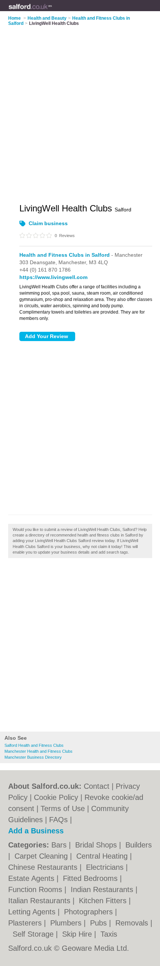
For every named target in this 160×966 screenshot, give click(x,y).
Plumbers (67, 923)
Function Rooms (36, 889)
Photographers (89, 912)
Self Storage (34, 934)
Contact (96, 786)
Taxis (108, 934)
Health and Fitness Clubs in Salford (64, 255)
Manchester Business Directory (33, 757)
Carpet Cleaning (42, 856)
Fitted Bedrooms (91, 878)
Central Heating (103, 856)
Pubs (99, 923)
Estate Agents (32, 878)
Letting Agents (33, 912)
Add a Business (36, 831)
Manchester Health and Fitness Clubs (38, 751)
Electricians (106, 867)
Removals (132, 923)
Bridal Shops (97, 845)
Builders (138, 845)
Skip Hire (78, 934)
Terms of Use (63, 808)
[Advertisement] (80, 647)
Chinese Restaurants (44, 867)
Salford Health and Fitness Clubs (34, 745)
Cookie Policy (56, 797)
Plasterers (26, 923)
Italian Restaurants (40, 901)
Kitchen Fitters (104, 901)
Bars (60, 845)
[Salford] (52, 11)
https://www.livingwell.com (53, 277)
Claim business (48, 223)
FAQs (58, 820)
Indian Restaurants (103, 889)
